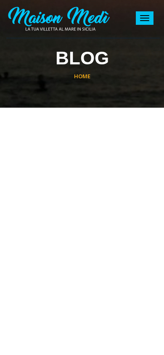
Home (82, 76)
